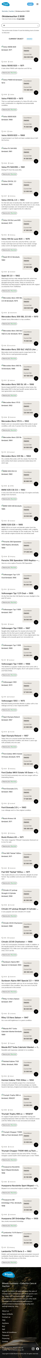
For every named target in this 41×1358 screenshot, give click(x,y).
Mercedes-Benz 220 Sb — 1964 (16, 456)
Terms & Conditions (9, 1332)
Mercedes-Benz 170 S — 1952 (15, 421)
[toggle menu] (37, 4)
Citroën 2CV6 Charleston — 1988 (16, 941)
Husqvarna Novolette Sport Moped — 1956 (21, 1185)
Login (30, 4)
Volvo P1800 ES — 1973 (12, 98)
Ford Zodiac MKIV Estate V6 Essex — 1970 (21, 772)
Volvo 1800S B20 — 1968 (13, 135)
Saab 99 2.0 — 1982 (10, 275)
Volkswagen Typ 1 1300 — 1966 (15, 664)
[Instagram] (33, 1348)
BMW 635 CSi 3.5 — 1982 (13, 490)
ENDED (29, 39)
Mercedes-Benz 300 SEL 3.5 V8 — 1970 (19, 316)
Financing (5, 1338)
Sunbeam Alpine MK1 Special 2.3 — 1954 (20, 980)
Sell (3, 1329)
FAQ (3, 1320)
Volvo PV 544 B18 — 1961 (13, 167)
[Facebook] (37, 1348)
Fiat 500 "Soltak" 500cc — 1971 (15, 872)
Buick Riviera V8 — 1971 (12, 837)
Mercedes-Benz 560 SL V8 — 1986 (17, 384)
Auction (11, 11)
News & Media (7, 1314)
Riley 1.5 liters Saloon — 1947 (14, 1017)
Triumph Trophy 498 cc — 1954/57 (17, 1114)
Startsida (5, 11)
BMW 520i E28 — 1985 (12, 524)
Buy (3, 1326)
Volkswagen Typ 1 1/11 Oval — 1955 (17, 593)
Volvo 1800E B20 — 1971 (12, 65)
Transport (5, 1335)
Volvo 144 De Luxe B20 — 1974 (15, 239)
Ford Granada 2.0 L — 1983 (13, 807)
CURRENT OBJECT (16, 39)
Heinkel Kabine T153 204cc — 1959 (17, 1080)
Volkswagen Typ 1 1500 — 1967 (15, 628)
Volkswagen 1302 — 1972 (13, 701)
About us (5, 1311)
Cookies (5, 1341)
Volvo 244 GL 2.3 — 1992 (12, 200)
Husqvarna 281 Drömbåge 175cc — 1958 (19, 1218)
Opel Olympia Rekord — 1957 (14, 735)
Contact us (6, 1317)
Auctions (5, 1323)
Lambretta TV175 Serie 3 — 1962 (16, 1251)
